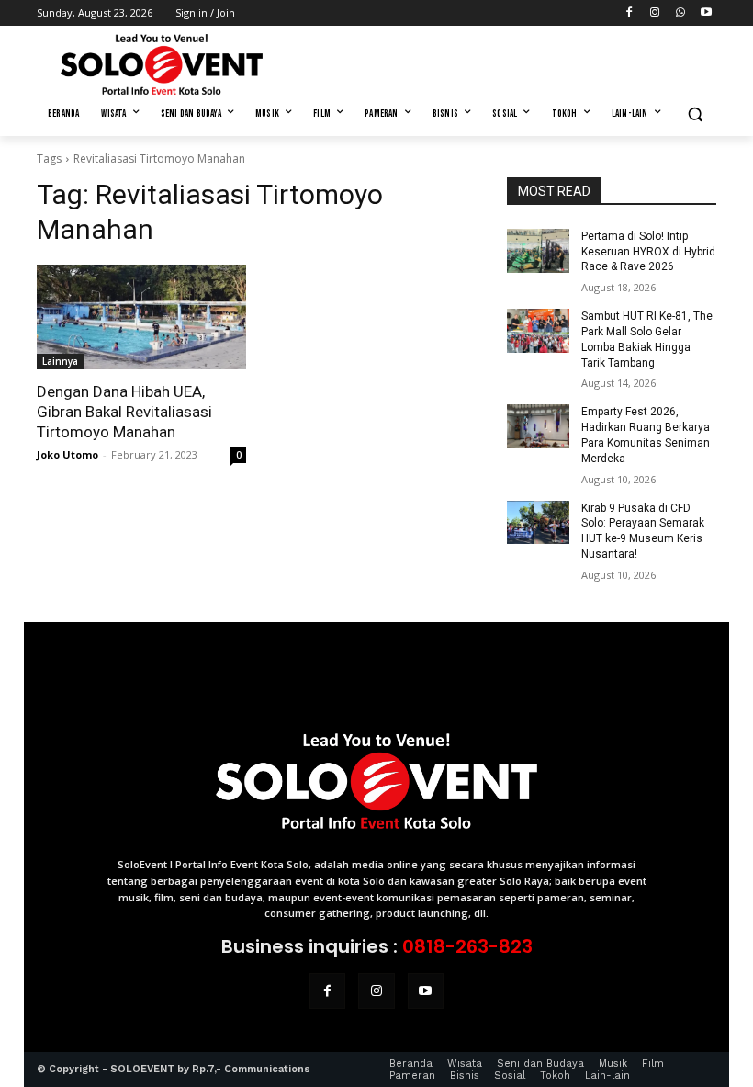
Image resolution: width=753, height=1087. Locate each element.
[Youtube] (705, 13)
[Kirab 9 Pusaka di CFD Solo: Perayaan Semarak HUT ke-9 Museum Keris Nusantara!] (538, 523)
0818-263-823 (467, 946)
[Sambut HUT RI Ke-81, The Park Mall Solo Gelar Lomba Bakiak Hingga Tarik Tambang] (538, 331)
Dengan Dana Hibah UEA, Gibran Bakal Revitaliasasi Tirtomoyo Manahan (124, 411)
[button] (694, 114)
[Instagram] (655, 13)
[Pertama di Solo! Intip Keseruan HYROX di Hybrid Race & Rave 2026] (538, 251)
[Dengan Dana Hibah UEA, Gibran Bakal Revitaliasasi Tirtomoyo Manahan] (141, 317)
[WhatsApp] (680, 13)
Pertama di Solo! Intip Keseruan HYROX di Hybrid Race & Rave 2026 (648, 252)
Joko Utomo (67, 454)
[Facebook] (629, 13)
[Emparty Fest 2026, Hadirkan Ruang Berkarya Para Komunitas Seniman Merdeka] (538, 426)
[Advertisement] (501, 61)
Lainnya (60, 361)
